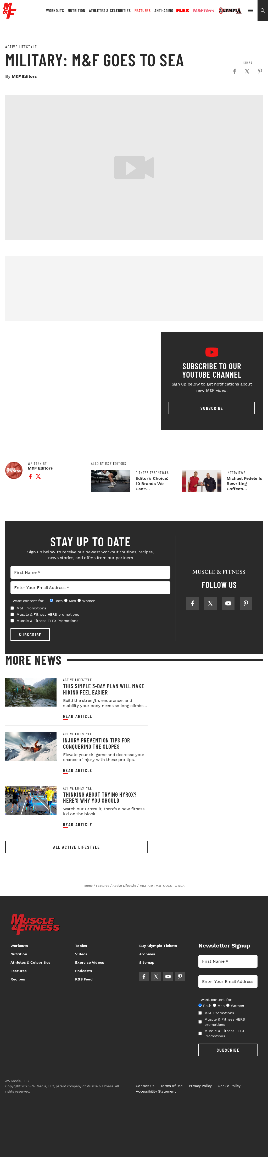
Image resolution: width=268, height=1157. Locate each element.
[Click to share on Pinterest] (260, 71)
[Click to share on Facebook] (234, 71)
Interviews (236, 473)
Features (143, 10)
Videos (81, 954)
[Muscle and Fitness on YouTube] (228, 603)
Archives (147, 954)
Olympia (230, 10)
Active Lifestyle (21, 47)
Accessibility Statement (156, 1091)
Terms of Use (171, 1086)
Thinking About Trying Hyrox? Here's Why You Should (100, 797)
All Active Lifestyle (76, 847)
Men (72, 601)
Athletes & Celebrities (110, 10)
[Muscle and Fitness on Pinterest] (246, 603)
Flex (183, 10)
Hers (204, 10)
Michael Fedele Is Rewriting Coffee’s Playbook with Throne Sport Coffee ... (244, 491)
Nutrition (76, 10)
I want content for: (27, 601)
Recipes (17, 979)
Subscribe (211, 408)
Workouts (55, 10)
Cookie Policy (229, 1086)
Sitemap (146, 962)
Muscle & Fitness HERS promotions (47, 614)
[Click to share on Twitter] (247, 71)
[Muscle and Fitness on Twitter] (210, 603)
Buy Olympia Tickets (158, 946)
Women (89, 601)
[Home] (9, 16)
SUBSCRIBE (30, 634)
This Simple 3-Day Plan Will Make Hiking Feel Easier (103, 688)
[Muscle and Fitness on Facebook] (192, 603)
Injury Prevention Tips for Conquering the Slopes (96, 743)
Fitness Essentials (152, 473)
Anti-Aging (163, 10)
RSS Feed (84, 979)
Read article (77, 716)
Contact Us (145, 1086)
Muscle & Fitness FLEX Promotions (47, 621)
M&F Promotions (31, 608)
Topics (81, 946)
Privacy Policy (200, 1086)
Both (58, 601)
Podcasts (83, 971)
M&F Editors (24, 76)
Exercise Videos (89, 962)
